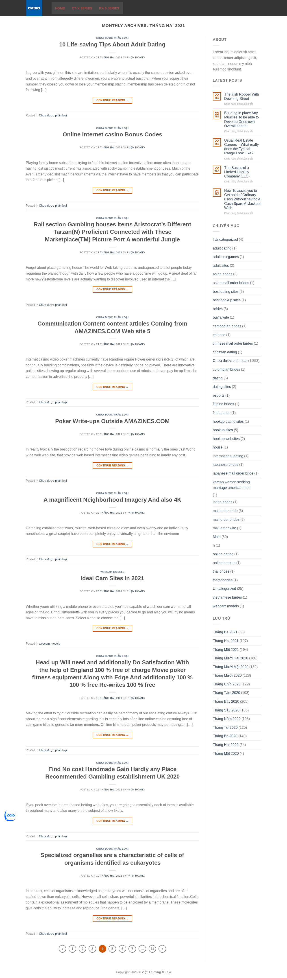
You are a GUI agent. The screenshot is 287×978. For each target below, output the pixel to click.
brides (218, 309)
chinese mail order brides (233, 343)
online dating (223, 554)
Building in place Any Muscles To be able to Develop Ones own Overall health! (241, 119)
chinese (219, 335)
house (218, 447)
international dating (228, 456)
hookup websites (226, 439)
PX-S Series (109, 8)
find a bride (221, 413)
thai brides (221, 571)
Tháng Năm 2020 (227, 719)
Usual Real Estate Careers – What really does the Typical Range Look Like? (241, 146)
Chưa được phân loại (112, 38)
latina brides (222, 502)
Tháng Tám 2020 (226, 693)
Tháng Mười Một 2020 (230, 667)
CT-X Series (82, 8)
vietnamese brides (227, 597)
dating (218, 378)
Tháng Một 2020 (226, 753)
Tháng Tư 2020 (225, 727)
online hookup (224, 563)
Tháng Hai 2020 (226, 745)
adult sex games (226, 257)
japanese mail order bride (233, 473)
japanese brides (225, 464)
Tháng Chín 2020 (227, 684)
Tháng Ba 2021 (225, 632)
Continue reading (112, 100)
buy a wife (221, 317)
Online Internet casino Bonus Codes (112, 134)
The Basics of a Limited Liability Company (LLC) (237, 172)
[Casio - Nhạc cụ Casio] (35, 8)
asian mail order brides (231, 283)
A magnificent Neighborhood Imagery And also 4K (112, 500)
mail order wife (224, 528)
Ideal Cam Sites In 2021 (112, 578)
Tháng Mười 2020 (227, 675)
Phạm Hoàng (136, 57)
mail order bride (225, 511)
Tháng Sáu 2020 (226, 710)
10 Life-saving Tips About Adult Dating (112, 44)
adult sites (221, 265)
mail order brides (226, 519)
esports (218, 395)
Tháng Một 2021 (226, 650)
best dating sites (226, 291)
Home (60, 8)
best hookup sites (227, 300)
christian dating (225, 352)
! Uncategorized (225, 239)
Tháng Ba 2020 (225, 736)
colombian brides (226, 369)
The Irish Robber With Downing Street (241, 96)
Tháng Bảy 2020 (226, 701)
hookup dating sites (228, 421)
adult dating (222, 248)
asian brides (222, 274)
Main (217, 537)
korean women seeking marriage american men (231, 485)
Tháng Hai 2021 (226, 641)
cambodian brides (227, 326)
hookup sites (223, 430)
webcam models (112, 572)
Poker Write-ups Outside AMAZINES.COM (112, 421)
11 (152, 949)
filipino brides (223, 404)
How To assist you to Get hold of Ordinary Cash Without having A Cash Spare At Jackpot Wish (242, 199)
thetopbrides (223, 580)
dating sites (222, 387)
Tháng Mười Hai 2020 (230, 658)
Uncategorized (224, 589)
